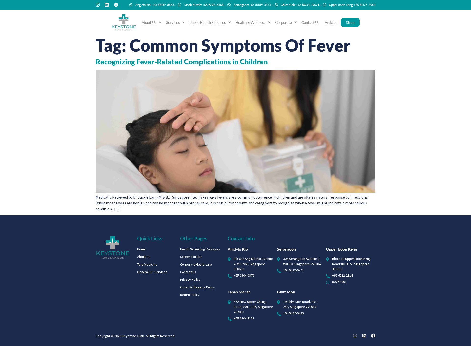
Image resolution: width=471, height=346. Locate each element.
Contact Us (310, 22)
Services (173, 22)
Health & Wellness (251, 22)
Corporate (283, 22)
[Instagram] (98, 5)
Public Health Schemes (207, 22)
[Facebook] (116, 5)
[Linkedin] (107, 5)
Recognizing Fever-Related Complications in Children (182, 61)
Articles (331, 22)
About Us (149, 22)
